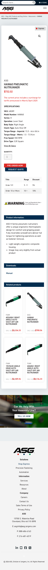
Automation (24, 472)
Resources (24, 484)
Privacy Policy (24, 509)
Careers (24, 497)
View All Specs (10, 146)
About (24, 488)
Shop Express (24, 464)
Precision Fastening (24, 468)
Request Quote (16, 169)
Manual (9, 273)
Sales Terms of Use (24, 505)
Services (24, 480)
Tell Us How (24, 416)
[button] (39, 36)
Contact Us (24, 501)
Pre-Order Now (15, 165)
